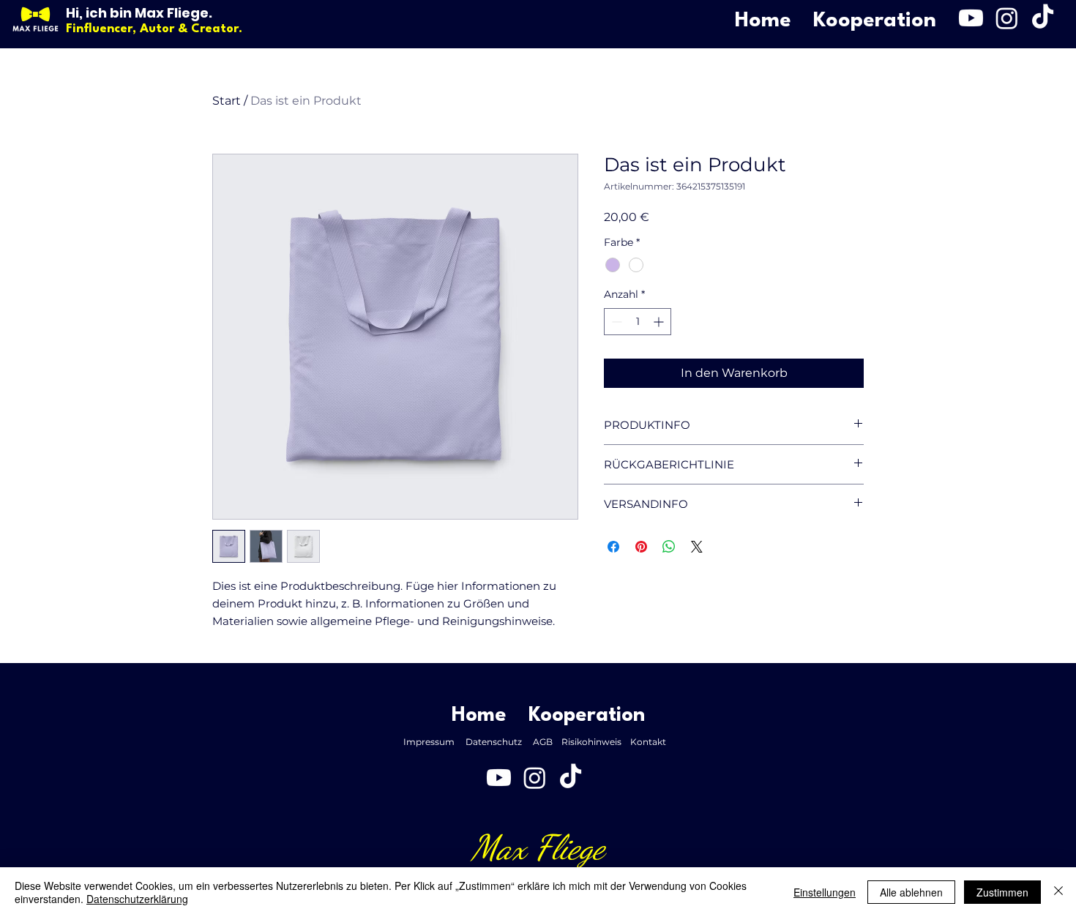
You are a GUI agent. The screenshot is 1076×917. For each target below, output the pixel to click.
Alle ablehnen (911, 892)
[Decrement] (615, 321)
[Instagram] (1007, 18)
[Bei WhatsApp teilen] (669, 546)
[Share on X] (697, 546)
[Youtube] (971, 18)
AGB (547, 741)
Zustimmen (1002, 892)
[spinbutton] (637, 321)
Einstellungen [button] (824, 892)
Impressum (434, 741)
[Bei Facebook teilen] (613, 546)
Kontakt (651, 741)
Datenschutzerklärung (137, 898)
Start (226, 101)
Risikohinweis (595, 741)
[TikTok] (1042, 18)
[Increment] (660, 321)
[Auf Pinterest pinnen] (641, 546)
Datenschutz (499, 741)
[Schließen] (1058, 892)
